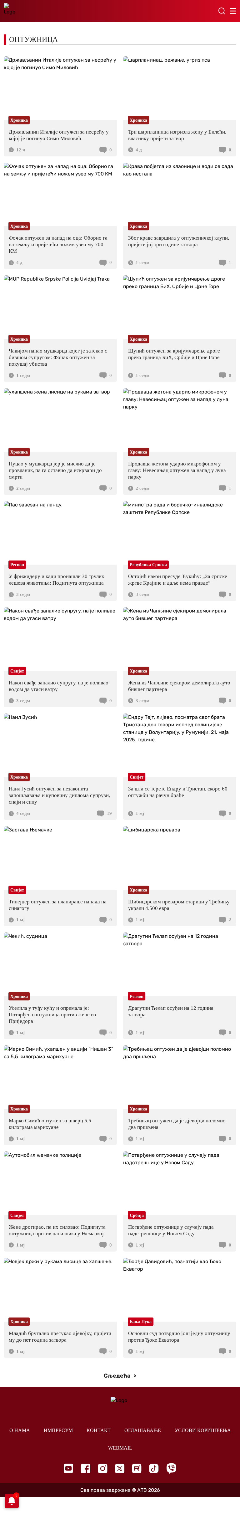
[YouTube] (68, 1468)
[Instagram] (103, 1468)
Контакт (99, 1430)
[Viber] (171, 1468)
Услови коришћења (203, 1430)
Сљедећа (118, 1375)
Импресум (58, 1430)
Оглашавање (142, 1430)
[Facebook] (85, 1468)
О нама (19, 1430)
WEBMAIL (120, 1447)
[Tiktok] (154, 1468)
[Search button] (221, 11)
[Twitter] (119, 1468)
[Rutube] (137, 1468)
